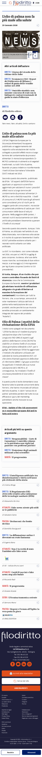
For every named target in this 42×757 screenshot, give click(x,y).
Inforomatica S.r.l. (7, 699)
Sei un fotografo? (27, 714)
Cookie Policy (5, 718)
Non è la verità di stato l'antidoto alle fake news (18, 550)
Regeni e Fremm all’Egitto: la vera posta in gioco (20, 610)
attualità (19, 124)
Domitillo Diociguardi (12, 529)
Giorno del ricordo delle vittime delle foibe (20, 73)
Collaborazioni (26, 710)
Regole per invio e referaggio (30, 718)
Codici (3, 728)
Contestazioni (6, 712)
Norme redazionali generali (30, 716)
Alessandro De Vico (11, 501)
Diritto (5, 106)
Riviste (4, 730)
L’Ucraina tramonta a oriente (23, 597)
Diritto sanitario (29, 124)
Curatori (24, 699)
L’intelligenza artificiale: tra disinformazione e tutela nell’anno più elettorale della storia (20, 477)
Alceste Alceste (10, 591)
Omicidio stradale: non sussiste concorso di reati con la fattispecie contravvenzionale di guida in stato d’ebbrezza (21, 94)
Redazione (5, 704)
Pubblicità (5, 706)
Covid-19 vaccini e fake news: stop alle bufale (18, 573)
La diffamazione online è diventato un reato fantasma (18, 536)
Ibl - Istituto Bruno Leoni (14, 566)
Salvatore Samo (10, 515)
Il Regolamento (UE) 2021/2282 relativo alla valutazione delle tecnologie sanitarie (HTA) (19, 493)
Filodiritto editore (13, 111)
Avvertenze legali (7, 710)
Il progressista (19, 457)
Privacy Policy (6, 716)
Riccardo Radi (9, 580)
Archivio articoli (6, 726)
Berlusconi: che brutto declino (17, 522)
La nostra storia (6, 702)
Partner (24, 704)
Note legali (5, 714)
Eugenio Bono (9, 542)
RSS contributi (6, 722)
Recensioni (25, 712)
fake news (6, 124)
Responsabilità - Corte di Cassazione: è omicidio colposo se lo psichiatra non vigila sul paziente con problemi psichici (21, 442)
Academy (4, 724)
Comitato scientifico (27, 697)
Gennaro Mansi (10, 603)
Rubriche (4, 732)
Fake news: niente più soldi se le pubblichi (20, 508)
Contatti (4, 697)
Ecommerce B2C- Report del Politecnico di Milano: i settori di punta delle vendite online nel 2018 (20, 82)
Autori (24, 695)
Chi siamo (4, 695)
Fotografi (24, 702)
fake (13, 124)
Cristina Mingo (9, 485)
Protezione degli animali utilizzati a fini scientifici (21, 451)
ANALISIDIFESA (10, 619)
